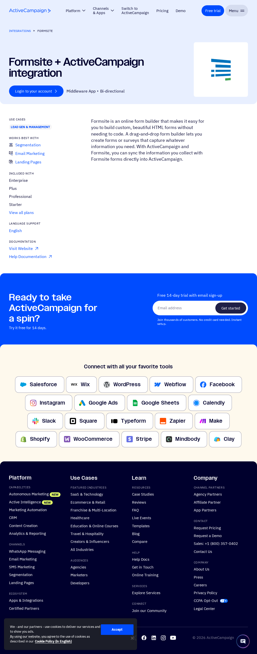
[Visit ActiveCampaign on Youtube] (173, 637)
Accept (117, 629)
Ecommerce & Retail (88, 501)
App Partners (205, 509)
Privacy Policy (205, 592)
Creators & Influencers (90, 541)
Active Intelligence (25, 501)
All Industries (82, 549)
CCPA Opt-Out (206, 600)
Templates (141, 525)
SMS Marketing (22, 566)
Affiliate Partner (207, 501)
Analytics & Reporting (27, 533)
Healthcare (80, 517)
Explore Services (146, 592)
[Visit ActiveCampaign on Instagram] (163, 637)
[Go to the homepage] (30, 11)
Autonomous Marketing (29, 493)
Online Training (145, 574)
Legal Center (204, 608)
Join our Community (149, 610)
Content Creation (23, 525)
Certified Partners (24, 608)
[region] (70, 634)
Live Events (141, 517)
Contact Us (203, 551)
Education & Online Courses (94, 525)
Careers (200, 584)
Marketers (79, 574)
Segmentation (21, 574)
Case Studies (143, 494)
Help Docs (140, 559)
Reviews (139, 501)
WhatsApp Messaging (27, 550)
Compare (139, 541)
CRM (13, 517)
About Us (201, 569)
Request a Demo (208, 535)
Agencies (78, 567)
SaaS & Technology (87, 494)
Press (198, 576)
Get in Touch (143, 567)
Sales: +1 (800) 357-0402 (216, 543)
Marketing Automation (28, 509)
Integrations (20, 31)
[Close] (132, 638)
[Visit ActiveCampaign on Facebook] (144, 637)
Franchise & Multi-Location (93, 509)
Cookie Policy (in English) (53, 641)
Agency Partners (208, 494)
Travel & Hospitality (87, 533)
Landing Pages (21, 582)
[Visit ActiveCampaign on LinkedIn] (154, 637)
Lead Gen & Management (30, 127)
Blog (136, 533)
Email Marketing (23, 558)
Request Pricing (207, 527)
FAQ (135, 509)
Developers (80, 582)
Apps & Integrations (26, 600)
